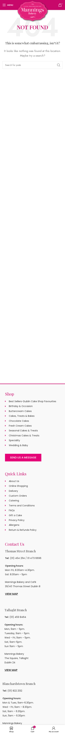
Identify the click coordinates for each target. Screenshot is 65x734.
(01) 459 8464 (18, 617)
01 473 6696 (34, 558)
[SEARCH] (58, 65)
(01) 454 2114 (17, 558)
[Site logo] (33, 10)
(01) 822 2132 (15, 690)
